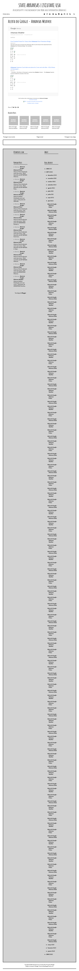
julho (49, 191)
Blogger (24, 293)
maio (49, 197)
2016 (47, 954)
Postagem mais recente (9, 137)
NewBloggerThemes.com (48, 966)
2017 (47, 172)
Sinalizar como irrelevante (21, 54)
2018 (47, 169)
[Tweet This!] (14, 107)
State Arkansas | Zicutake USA (40, 5)
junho (49, 194)
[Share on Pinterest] (18, 107)
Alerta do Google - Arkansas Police (34, 127)
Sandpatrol (32, 966)
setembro (50, 185)
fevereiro (50, 948)
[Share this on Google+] (16, 107)
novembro (51, 178)
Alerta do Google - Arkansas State (24, 127)
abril (49, 201)
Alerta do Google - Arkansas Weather (29, 21)
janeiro (50, 951)
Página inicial (6, 14)
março (49, 944)
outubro (50, 181)
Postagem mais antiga (70, 137)
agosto (50, 188)
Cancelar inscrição (33, 99)
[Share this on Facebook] (12, 107)
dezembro (51, 175)
